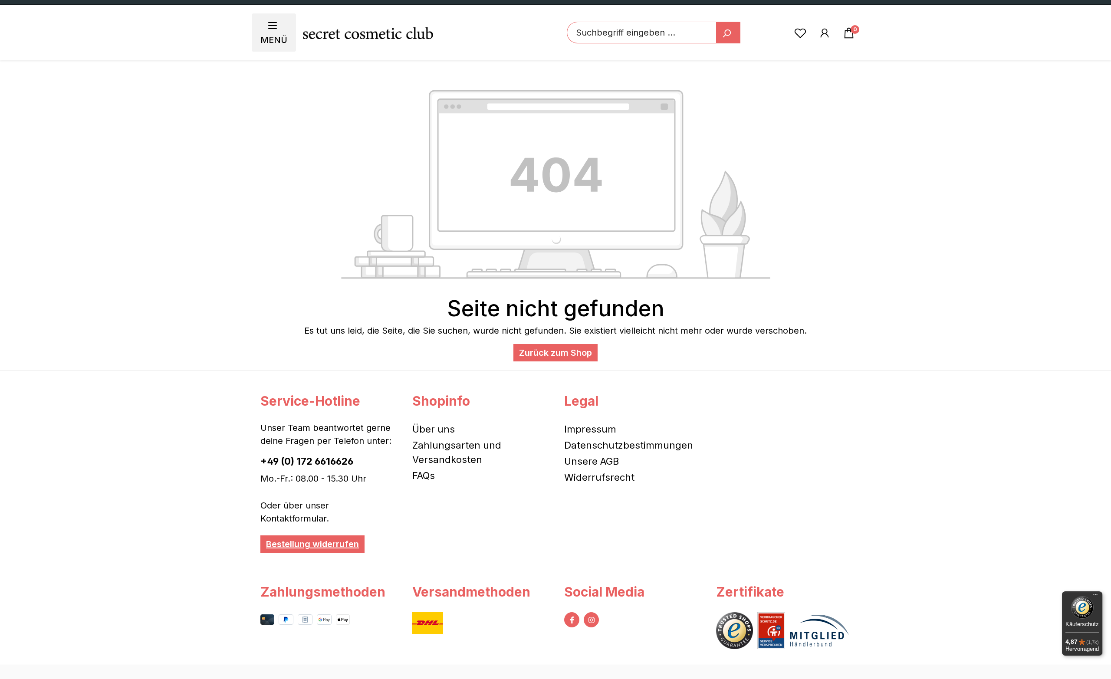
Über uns (433, 429)
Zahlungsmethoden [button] (322, 592)
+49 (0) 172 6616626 (306, 461)
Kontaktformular (293, 518)
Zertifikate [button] (750, 592)
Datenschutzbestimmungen (628, 445)
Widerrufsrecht (599, 477)
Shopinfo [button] (441, 401)
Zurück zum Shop (555, 353)
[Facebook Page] (571, 619)
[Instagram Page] (591, 619)
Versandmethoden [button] (471, 592)
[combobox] (642, 32)
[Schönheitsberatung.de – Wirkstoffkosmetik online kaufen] (368, 32)
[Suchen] (728, 32)
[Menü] (1095, 596)
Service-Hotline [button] (310, 401)
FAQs (423, 475)
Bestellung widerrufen (312, 544)
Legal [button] (581, 401)
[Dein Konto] (824, 33)
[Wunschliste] (800, 33)
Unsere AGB (591, 461)
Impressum (590, 429)
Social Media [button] (604, 592)
